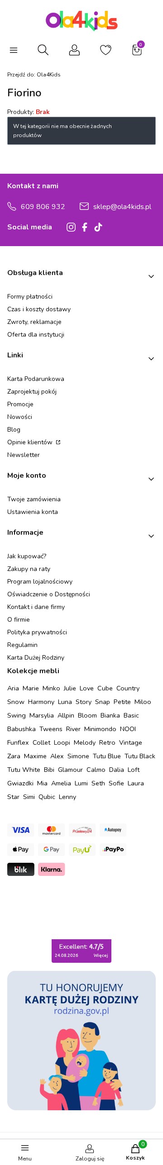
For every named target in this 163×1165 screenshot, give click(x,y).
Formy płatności (30, 296)
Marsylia (41, 715)
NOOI (128, 728)
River (73, 728)
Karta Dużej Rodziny (35, 657)
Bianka (110, 715)
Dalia (116, 769)
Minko (51, 688)
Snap (102, 701)
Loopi (62, 742)
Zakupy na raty (28, 569)
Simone (78, 756)
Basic (131, 715)
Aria (13, 688)
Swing (16, 715)
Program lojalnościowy (39, 581)
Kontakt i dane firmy (36, 607)
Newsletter (23, 455)
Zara (13, 756)
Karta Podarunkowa (35, 379)
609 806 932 (43, 207)
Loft (133, 769)
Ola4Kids (34, 74)
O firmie (18, 619)
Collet (41, 742)
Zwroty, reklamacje (34, 322)
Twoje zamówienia (34, 499)
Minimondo (100, 728)
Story (83, 701)
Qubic (46, 796)
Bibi (49, 769)
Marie (31, 688)
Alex (57, 756)
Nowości (19, 417)
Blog (13, 429)
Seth (98, 783)
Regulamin (22, 645)
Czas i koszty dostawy (39, 309)
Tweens (50, 728)
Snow (15, 701)
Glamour (70, 769)
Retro (107, 742)
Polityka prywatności (37, 632)
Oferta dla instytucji (35, 334)
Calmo (95, 769)
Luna (65, 701)
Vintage (130, 742)
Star (13, 796)
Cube (105, 688)
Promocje (20, 404)
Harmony (41, 701)
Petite (122, 701)
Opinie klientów (30, 442)
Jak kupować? (26, 556)
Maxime (35, 756)
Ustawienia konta (32, 512)
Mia (42, 783)
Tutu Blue (107, 756)
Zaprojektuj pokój (32, 391)
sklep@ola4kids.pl (122, 207)
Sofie (116, 783)
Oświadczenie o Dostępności (48, 594)
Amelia (61, 783)
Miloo (142, 701)
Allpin (66, 715)
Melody (85, 742)
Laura (136, 783)
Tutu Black (140, 756)
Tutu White (23, 769)
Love (87, 688)
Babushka (21, 728)
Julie (70, 688)
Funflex (18, 742)
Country (127, 688)
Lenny (67, 796)
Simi (29, 796)
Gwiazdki (20, 783)
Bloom (87, 715)
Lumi (81, 783)
